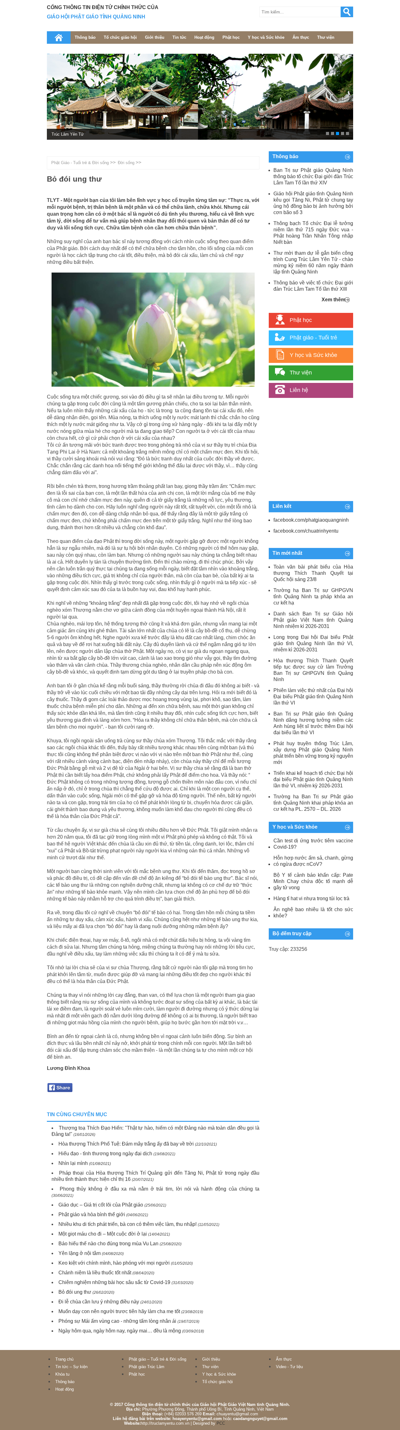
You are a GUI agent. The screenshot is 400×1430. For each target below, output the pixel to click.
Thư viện (325, 37)
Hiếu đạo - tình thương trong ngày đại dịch (105, 1153)
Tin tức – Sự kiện (71, 1366)
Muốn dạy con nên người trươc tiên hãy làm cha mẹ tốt (119, 1311)
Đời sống (126, 162)
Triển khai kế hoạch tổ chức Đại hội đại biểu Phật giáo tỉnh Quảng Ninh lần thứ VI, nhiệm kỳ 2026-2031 (313, 779)
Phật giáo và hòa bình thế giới (91, 1214)
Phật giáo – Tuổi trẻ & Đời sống (157, 1359)
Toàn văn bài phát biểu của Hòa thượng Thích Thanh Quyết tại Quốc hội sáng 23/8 (313, 573)
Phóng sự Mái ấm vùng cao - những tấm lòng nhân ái (117, 1321)
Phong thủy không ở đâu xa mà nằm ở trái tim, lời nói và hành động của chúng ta (159, 1189)
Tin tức (179, 37)
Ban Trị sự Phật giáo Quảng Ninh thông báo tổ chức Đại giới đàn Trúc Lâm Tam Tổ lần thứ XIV (313, 176)
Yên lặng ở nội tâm (79, 1253)
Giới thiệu (154, 37)
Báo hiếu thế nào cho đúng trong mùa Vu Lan (108, 1243)
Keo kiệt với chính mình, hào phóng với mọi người (114, 1263)
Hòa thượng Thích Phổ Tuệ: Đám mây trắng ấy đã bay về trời (126, 1144)
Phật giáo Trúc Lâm (146, 1366)
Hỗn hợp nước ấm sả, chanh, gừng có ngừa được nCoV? (313, 861)
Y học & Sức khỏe (219, 1374)
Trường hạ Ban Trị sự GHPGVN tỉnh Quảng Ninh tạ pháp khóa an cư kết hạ (313, 596)
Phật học (231, 37)
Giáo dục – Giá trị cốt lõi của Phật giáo (100, 1204)
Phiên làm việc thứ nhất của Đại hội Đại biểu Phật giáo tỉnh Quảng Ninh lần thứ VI (313, 696)
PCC (221, 1423)
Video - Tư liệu (289, 1366)
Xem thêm (333, 299)
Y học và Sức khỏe (266, 37)
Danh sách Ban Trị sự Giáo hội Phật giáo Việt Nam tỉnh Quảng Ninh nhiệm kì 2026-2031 (313, 620)
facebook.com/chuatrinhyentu (305, 531)
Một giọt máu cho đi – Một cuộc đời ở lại (102, 1234)
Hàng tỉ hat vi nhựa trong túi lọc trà (311, 898)
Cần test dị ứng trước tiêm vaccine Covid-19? (313, 844)
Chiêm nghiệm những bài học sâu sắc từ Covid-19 (114, 1282)
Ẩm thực (300, 37)
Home (59, 37)
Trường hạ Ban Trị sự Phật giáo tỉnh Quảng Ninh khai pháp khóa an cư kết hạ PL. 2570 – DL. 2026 (313, 803)
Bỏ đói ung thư (74, 1292)
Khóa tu (62, 1374)
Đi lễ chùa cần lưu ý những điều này (98, 1301)
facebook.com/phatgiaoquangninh (311, 520)
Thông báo (85, 37)
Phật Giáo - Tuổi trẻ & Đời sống (80, 162)
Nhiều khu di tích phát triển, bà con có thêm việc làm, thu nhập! (127, 1224)
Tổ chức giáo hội (120, 37)
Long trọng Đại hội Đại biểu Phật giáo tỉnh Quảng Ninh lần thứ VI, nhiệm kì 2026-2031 (313, 643)
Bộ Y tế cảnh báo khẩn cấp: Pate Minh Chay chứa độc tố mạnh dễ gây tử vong (313, 881)
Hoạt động (204, 37)
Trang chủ (64, 1359)
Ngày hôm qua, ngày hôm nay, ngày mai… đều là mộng (119, 1330)
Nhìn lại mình (73, 1163)
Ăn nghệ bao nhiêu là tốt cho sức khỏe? (313, 912)
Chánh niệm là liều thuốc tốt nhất (94, 1272)
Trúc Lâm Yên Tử (68, 134)
